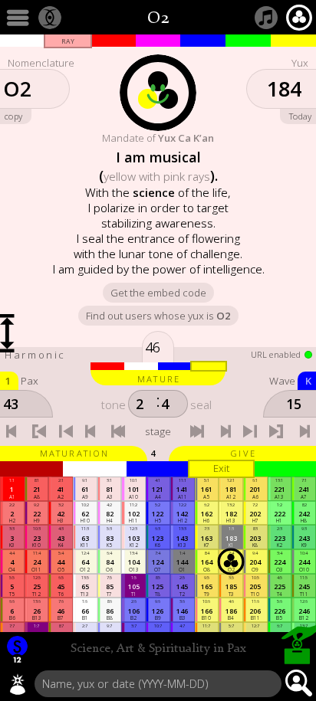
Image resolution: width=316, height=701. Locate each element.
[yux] (17, 684)
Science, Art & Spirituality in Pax (158, 649)
